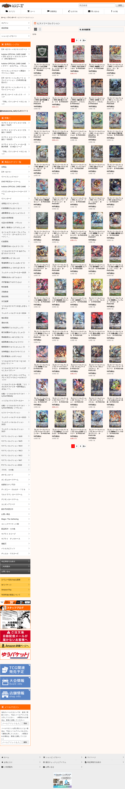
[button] (114, 11)
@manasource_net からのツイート (14, 111)
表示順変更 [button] (86, 29)
